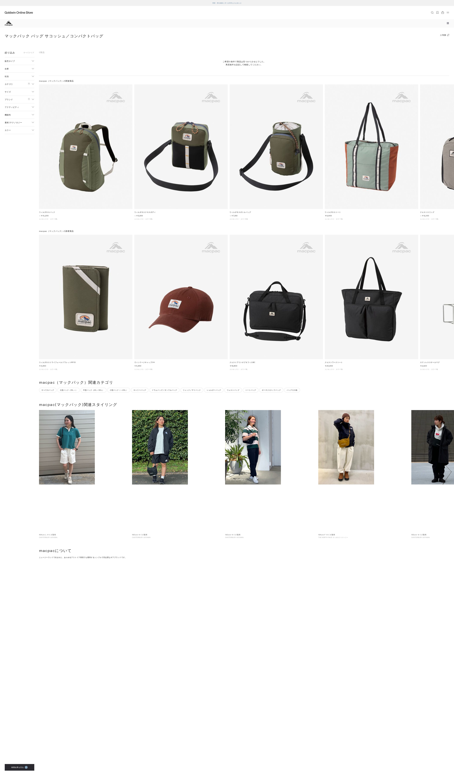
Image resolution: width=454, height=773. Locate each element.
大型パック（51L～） (68, 390)
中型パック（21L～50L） (93, 390)
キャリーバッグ (139, 390)
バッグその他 (292, 390)
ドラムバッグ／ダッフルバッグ (164, 390)
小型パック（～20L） (119, 390)
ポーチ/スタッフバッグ (271, 390)
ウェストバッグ (233, 390)
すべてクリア (29, 52)
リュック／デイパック (192, 390)
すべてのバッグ (47, 390)
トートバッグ (250, 390)
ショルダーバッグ (214, 390)
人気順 (443, 35)
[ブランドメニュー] (447, 23)
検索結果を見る (19, 767)
